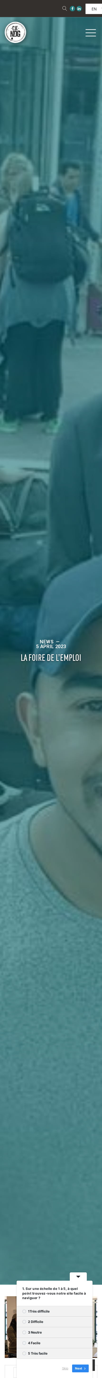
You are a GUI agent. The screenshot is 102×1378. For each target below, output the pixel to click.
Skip (65, 1368)
